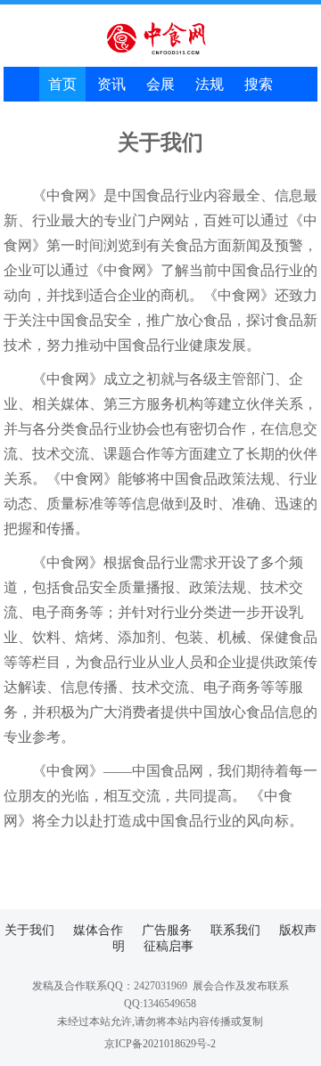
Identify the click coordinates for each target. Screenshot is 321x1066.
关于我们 (29, 930)
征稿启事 (168, 946)
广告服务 (167, 930)
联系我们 (235, 930)
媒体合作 (98, 930)
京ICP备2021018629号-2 (160, 1044)
